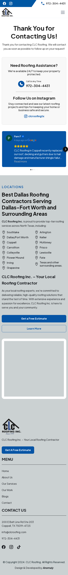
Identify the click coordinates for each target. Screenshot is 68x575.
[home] (7, 12)
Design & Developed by (34, 567)
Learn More (34, 328)
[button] (62, 12)
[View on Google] (9, 138)
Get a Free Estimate (34, 318)
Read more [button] (20, 161)
